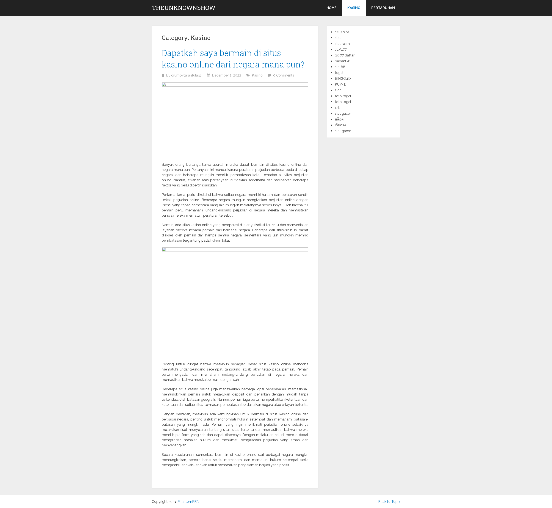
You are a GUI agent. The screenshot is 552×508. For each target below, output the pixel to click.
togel (339, 73)
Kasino (354, 8)
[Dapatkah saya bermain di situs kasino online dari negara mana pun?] (235, 120)
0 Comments (283, 75)
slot (338, 38)
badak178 (342, 61)
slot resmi (342, 44)
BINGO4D (343, 79)
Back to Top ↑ (389, 502)
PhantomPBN (188, 502)
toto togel (343, 96)
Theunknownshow (183, 8)
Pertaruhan (383, 8)
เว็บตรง (340, 125)
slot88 (340, 67)
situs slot (342, 32)
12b (337, 108)
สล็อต (339, 119)
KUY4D (341, 84)
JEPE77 (341, 49)
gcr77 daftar (344, 55)
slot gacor (343, 113)
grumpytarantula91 (186, 75)
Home (331, 8)
